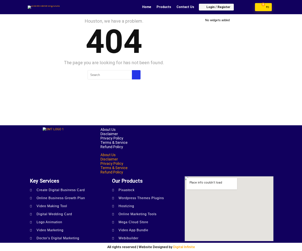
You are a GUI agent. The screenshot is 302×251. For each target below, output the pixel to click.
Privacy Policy (111, 138)
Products (164, 7)
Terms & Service (114, 142)
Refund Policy (111, 147)
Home (146, 7)
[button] (185, 151)
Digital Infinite (184, 247)
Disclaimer (109, 134)
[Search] (136, 74)
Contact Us (185, 7)
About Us (108, 129)
